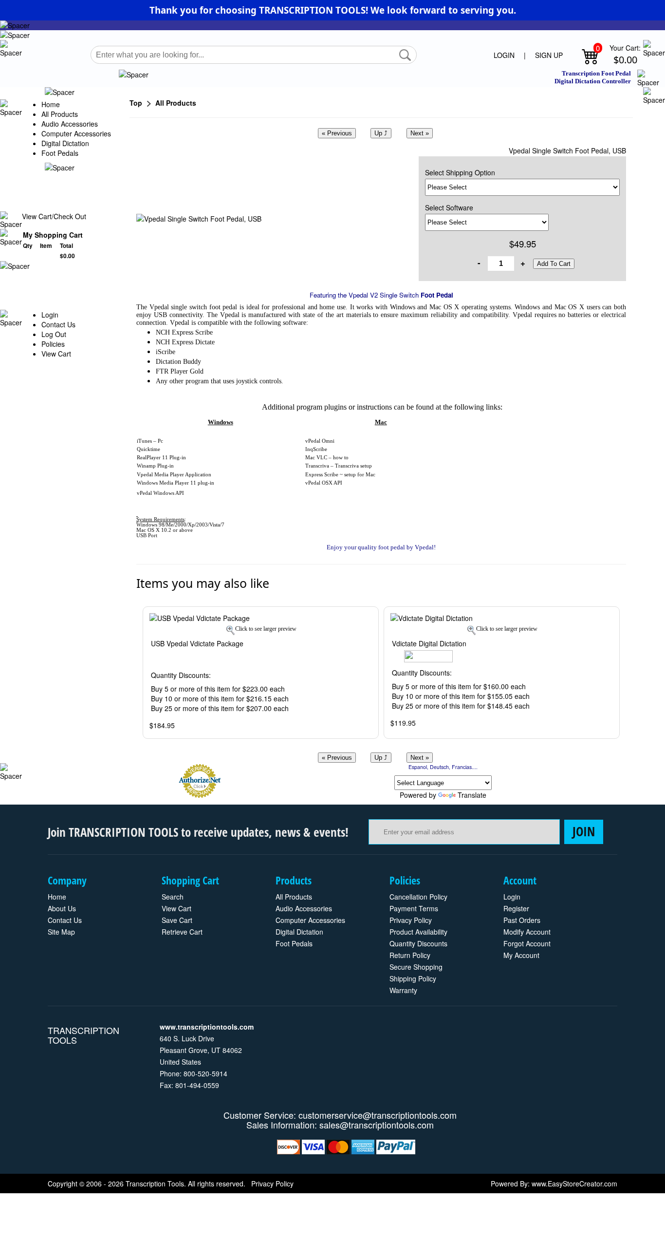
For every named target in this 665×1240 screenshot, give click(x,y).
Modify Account (527, 932)
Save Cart (177, 920)
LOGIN (504, 55)
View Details (350, 619)
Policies (53, 344)
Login (49, 314)
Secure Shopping (416, 967)
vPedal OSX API (323, 483)
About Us (62, 908)
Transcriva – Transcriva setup (338, 466)
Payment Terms (413, 908)
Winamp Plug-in (155, 466)
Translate (472, 795)
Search (173, 897)
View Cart (56, 353)
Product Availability (418, 932)
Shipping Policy (412, 978)
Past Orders (521, 920)
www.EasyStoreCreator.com (574, 1183)
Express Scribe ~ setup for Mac (340, 474)
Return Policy (409, 955)
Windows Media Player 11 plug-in (175, 483)
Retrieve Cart (182, 932)
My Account (521, 955)
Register (516, 908)
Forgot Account (527, 943)
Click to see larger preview (265, 628)
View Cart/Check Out (54, 216)
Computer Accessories (76, 133)
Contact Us (58, 324)
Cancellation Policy (418, 897)
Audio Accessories (69, 124)
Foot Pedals (59, 153)
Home (50, 104)
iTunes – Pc (150, 441)
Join (584, 831)
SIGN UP (549, 55)
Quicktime (148, 449)
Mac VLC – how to (327, 457)
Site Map (61, 932)
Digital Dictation (65, 143)
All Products (59, 114)
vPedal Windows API (160, 493)
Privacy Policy (410, 920)
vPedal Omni (319, 441)
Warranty (403, 990)
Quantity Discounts (418, 943)
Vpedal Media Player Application (174, 474)
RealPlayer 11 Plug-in (161, 457)
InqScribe (316, 449)
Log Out (53, 334)
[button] (405, 55)
